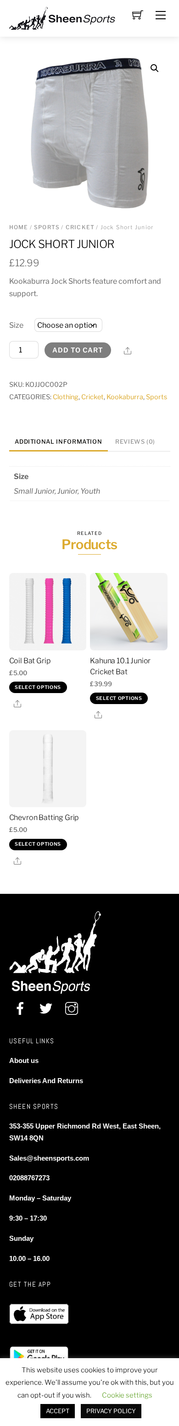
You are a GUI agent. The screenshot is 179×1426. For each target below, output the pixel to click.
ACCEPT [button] (57, 1411)
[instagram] (72, 1008)
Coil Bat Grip (30, 660)
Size (16, 325)
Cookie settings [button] (127, 1395)
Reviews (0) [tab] (135, 441)
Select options (38, 687)
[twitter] (46, 1008)
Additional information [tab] (58, 441)
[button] (154, 68)
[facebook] (20, 1008)
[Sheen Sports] (69, 17)
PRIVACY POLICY (111, 1411)
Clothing (65, 397)
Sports (47, 227)
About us (24, 1060)
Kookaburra (124, 397)
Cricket (80, 227)
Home (18, 227)
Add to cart (77, 350)
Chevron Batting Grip (44, 817)
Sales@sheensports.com (49, 1158)
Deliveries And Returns (46, 1081)
